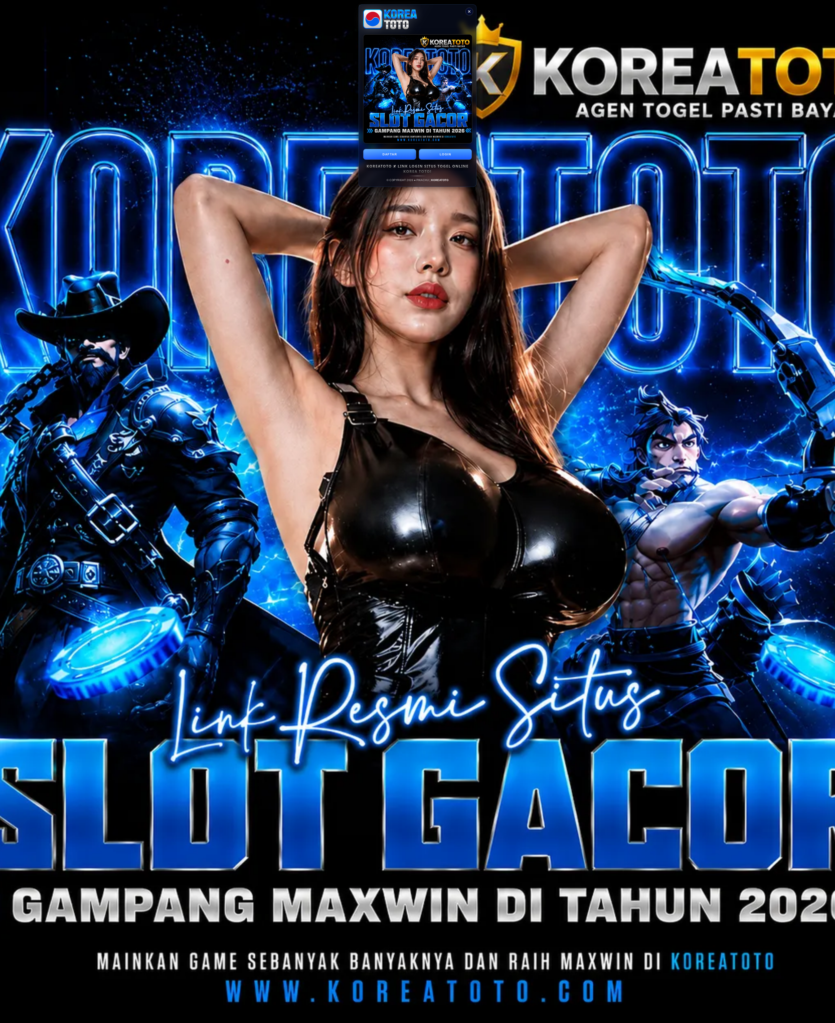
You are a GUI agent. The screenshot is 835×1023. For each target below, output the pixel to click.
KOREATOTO (440, 180)
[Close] (469, 11)
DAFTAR (389, 154)
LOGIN (445, 154)
